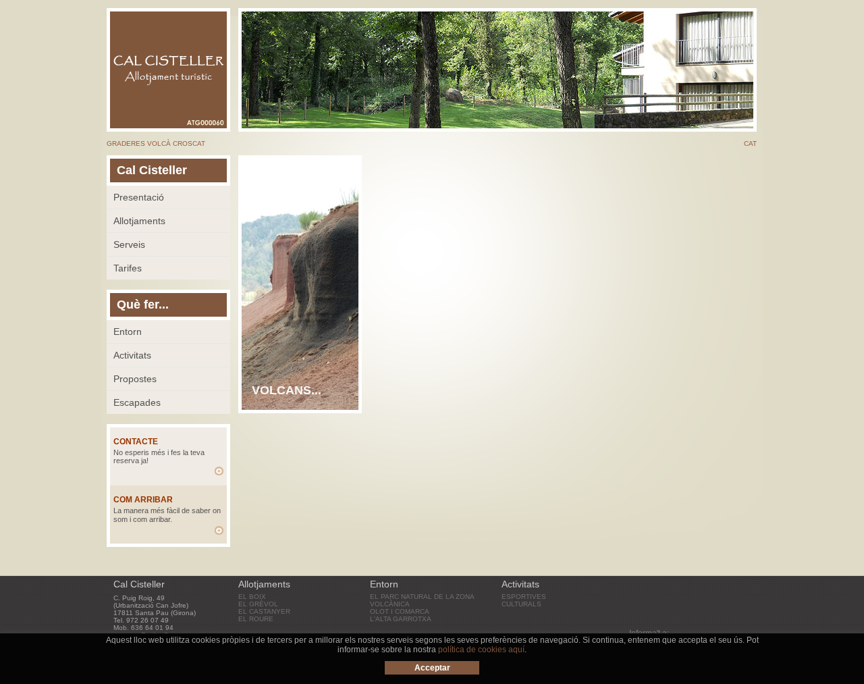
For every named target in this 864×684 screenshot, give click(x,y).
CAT (750, 143)
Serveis (129, 244)
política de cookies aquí (481, 649)
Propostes (135, 378)
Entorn (127, 331)
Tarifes (127, 268)
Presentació (138, 197)
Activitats (132, 355)
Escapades (137, 402)
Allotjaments (139, 220)
